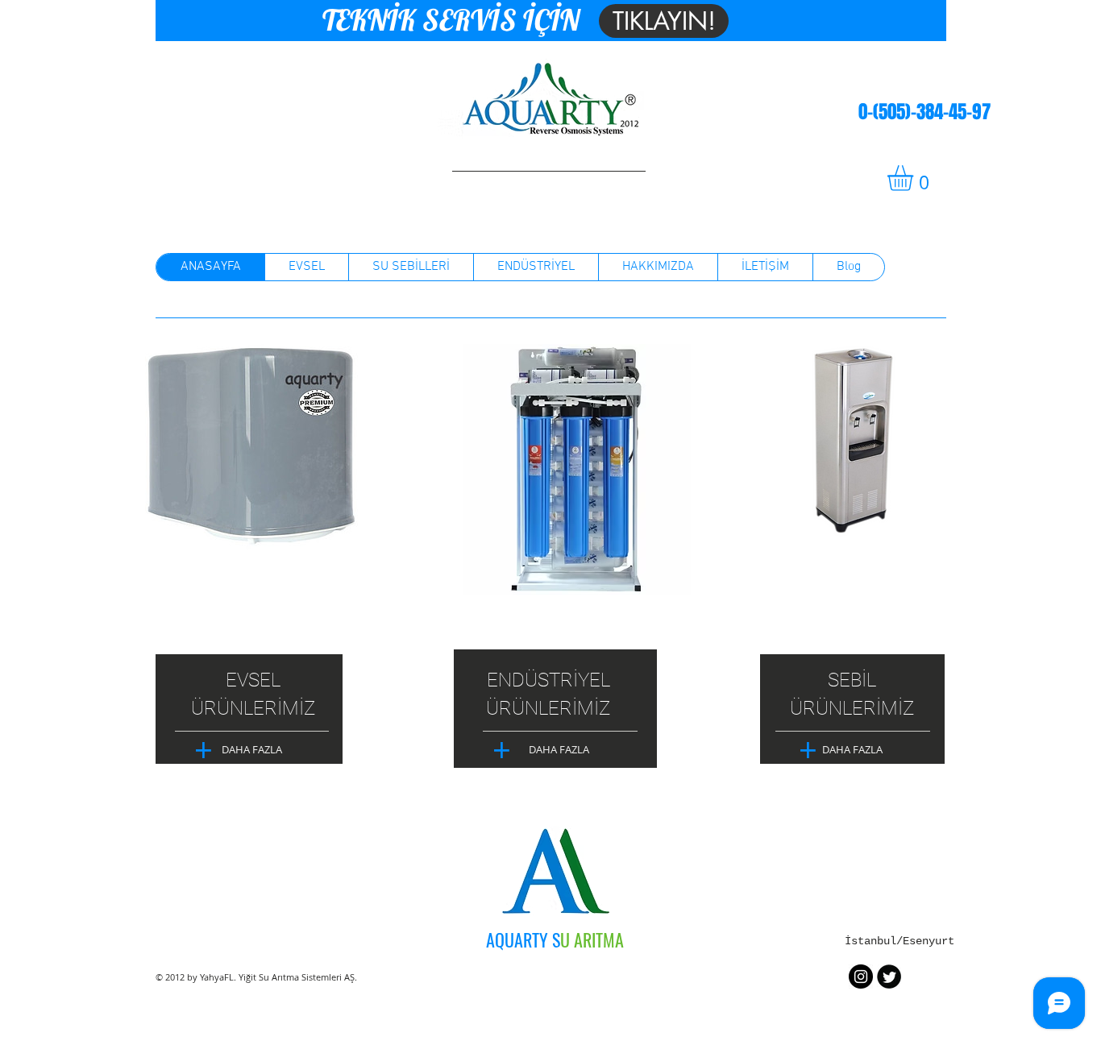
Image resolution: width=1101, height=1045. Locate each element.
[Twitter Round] (889, 976)
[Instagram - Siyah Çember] (861, 976)
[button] (915, 178)
